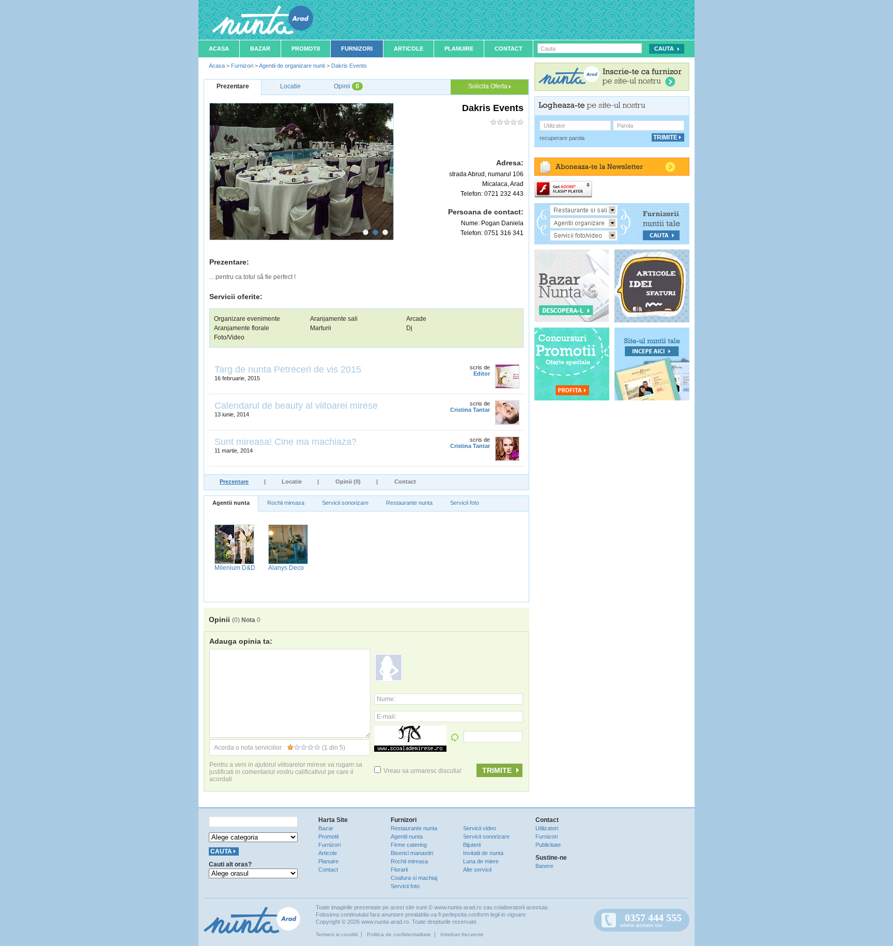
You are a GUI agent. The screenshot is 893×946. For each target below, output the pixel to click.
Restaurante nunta (409, 503)
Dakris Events (349, 66)
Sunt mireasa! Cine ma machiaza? (285, 442)
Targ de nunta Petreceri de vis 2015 (287, 369)
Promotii (305, 48)
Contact (508, 48)
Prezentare (234, 481)
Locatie (292, 481)
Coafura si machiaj (414, 878)
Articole (408, 48)
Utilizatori (546, 828)
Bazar (260, 48)
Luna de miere (481, 861)
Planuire (458, 48)
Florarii (399, 869)
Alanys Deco (286, 567)
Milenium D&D (234, 567)
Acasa (219, 48)
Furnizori (357, 48)
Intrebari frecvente (462, 934)
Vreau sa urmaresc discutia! (422, 770)
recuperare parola (562, 138)
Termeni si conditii (337, 934)
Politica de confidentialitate (399, 934)
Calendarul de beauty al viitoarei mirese (296, 405)
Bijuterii (472, 845)
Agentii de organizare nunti (292, 66)
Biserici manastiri (412, 853)
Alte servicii (477, 869)
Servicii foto (464, 503)
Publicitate (548, 845)
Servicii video (479, 828)
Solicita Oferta (488, 86)
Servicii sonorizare (345, 503)
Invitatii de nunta (483, 853)
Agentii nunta (231, 503)
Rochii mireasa (285, 503)
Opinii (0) (348, 481)
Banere (544, 866)
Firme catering (409, 845)
